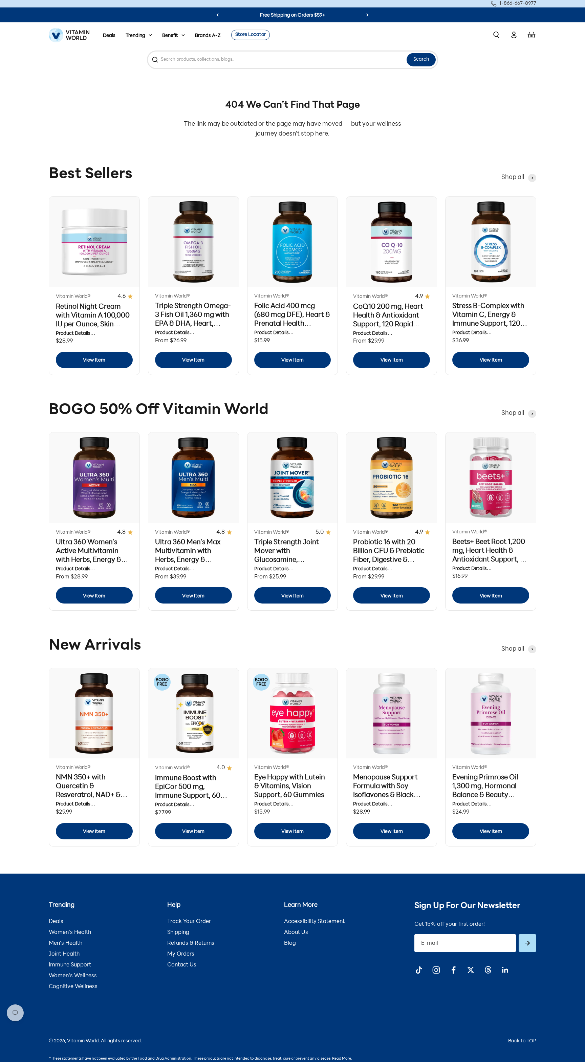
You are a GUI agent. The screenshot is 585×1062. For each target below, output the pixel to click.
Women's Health (70, 932)
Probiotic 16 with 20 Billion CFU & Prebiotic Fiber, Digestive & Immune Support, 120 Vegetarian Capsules (389, 560)
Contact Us (181, 965)
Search (421, 59)
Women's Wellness (73, 976)
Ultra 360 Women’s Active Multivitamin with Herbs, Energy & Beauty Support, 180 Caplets (88, 560)
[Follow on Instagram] (436, 970)
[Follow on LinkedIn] (505, 970)
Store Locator (250, 34)
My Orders (180, 954)
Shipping (178, 932)
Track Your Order (189, 921)
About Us (296, 932)
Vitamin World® (73, 296)
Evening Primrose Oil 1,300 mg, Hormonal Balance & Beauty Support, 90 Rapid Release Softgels (485, 795)
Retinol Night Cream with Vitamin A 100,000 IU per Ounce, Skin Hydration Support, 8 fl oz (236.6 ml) (93, 325)
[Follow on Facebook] (453, 970)
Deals (109, 35)
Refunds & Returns (190, 943)
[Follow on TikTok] (419, 970)
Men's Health (65, 943)
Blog (290, 943)
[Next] (367, 15)
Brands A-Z (208, 35)
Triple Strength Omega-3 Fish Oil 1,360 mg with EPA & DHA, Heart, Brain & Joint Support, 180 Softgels (193, 324)
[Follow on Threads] (488, 970)
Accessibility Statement (314, 921)
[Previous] (217, 15)
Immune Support (70, 965)
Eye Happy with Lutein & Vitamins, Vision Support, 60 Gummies (289, 786)
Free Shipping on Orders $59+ (292, 15)
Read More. (342, 1059)
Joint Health (64, 954)
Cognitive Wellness (73, 986)
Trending (135, 35)
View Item (94, 360)
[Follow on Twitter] (470, 970)
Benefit (170, 35)
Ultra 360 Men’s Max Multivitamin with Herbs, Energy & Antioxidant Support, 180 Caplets (188, 560)
